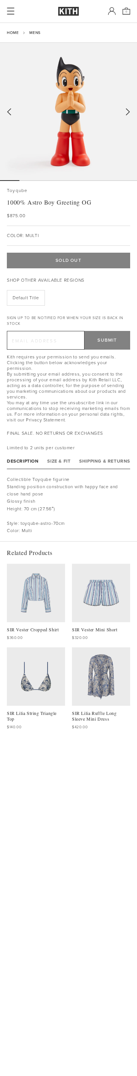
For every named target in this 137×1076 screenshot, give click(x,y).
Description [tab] (23, 461)
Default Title (26, 297)
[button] (29, 180)
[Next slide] (128, 112)
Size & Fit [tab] (58, 461)
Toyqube (17, 191)
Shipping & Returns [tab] (104, 461)
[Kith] (68, 11)
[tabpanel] (68, 505)
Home (13, 32)
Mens (34, 32)
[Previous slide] (9, 112)
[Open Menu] (10, 11)
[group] (68, 111)
